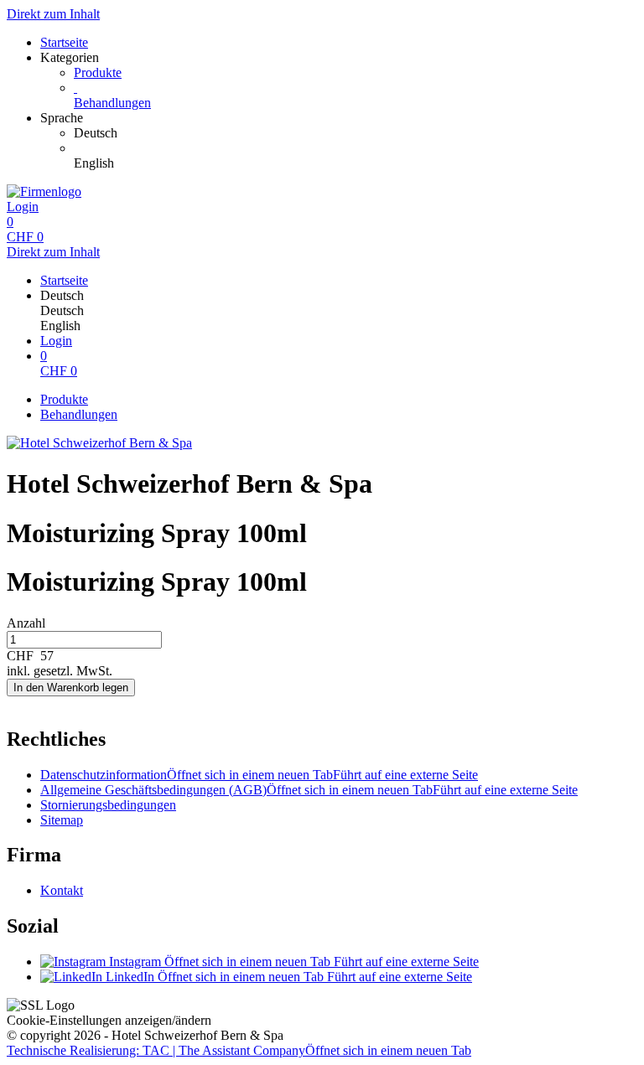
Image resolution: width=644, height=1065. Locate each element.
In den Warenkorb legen (70, 687)
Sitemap (61, 820)
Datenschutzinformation (259, 775)
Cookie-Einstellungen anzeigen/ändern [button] (109, 1020)
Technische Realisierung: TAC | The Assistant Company (239, 1050)
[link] (355, 133)
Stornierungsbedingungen (108, 805)
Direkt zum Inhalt (53, 14)
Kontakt (61, 890)
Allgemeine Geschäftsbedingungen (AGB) (309, 790)
